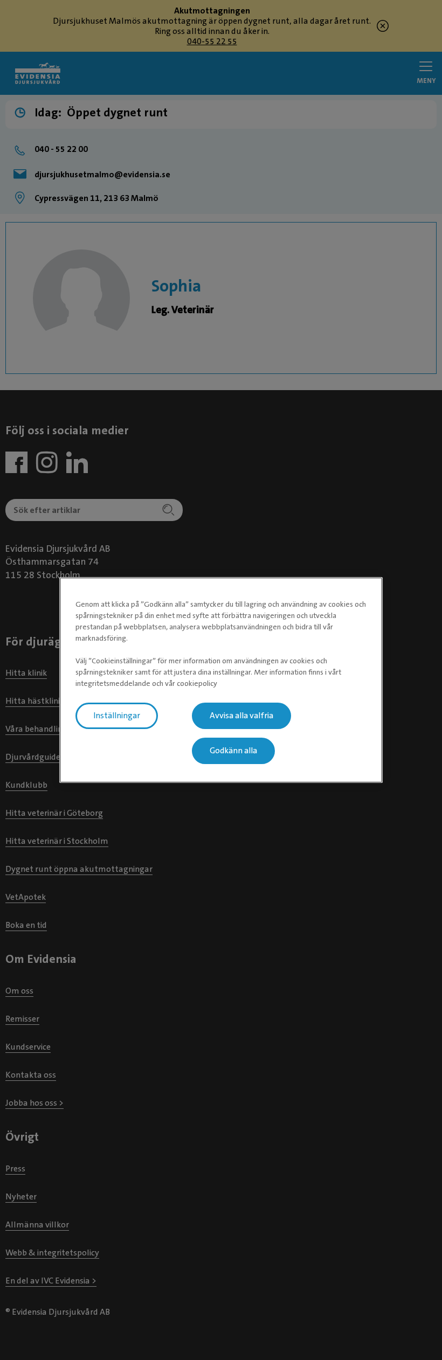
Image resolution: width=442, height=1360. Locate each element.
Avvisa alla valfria (241, 715)
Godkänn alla (233, 750)
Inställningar (116, 715)
